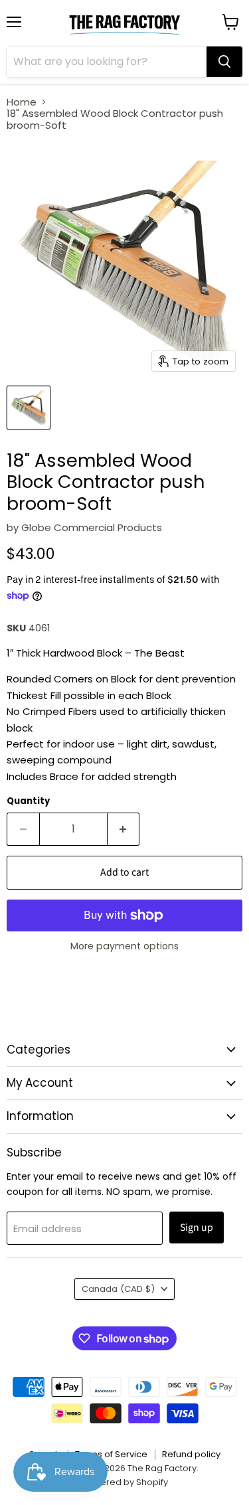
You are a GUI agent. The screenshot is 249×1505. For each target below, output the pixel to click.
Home (22, 102)
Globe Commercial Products (91, 527)
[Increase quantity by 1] (124, 829)
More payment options (124, 946)
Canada (118, 1289)
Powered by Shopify (125, 1482)
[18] (28, 407)
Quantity (28, 801)
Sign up (196, 1227)
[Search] (224, 61)
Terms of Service (111, 1454)
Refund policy (191, 1454)
